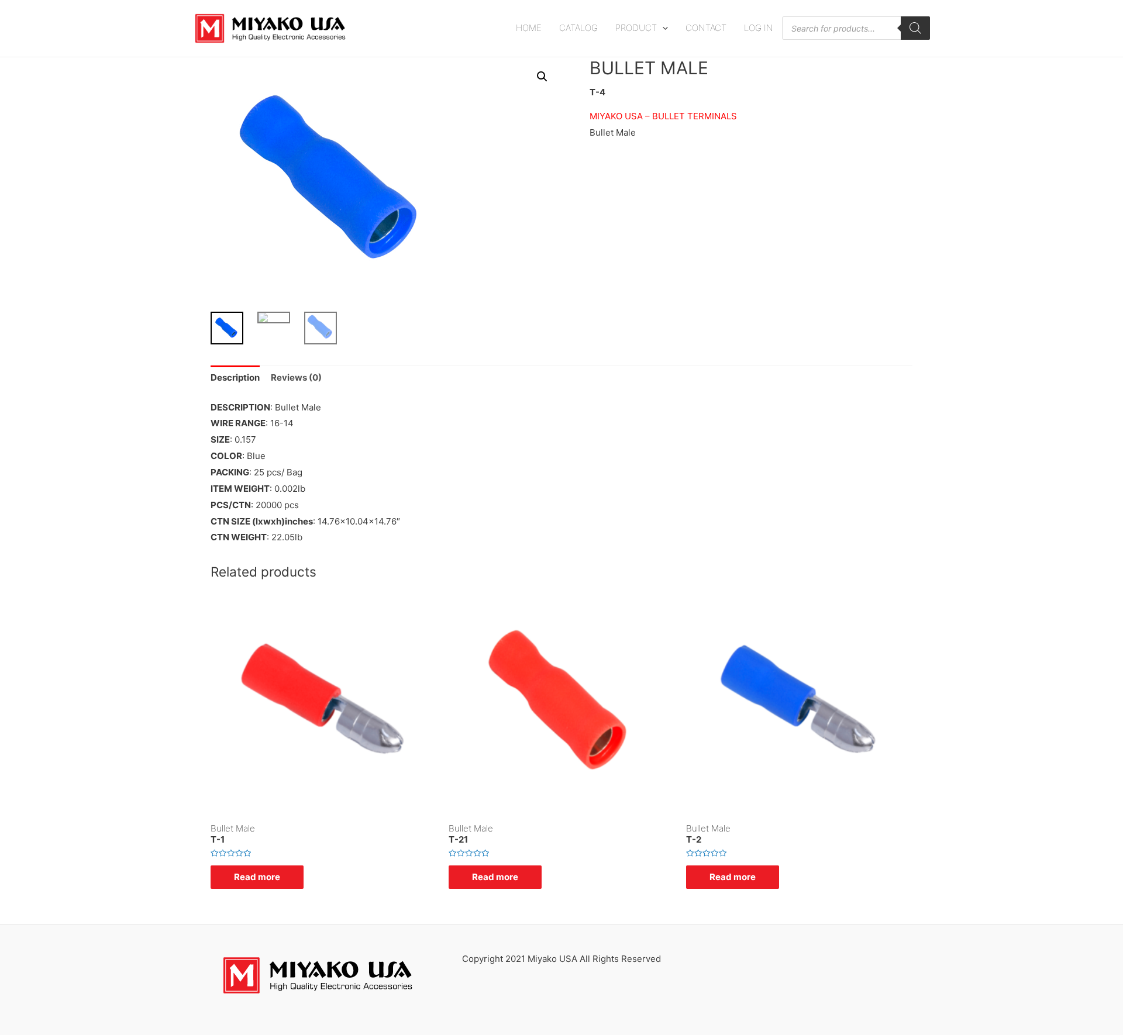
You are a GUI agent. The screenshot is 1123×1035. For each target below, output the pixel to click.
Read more (257, 876)
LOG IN (758, 27)
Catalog (578, 27)
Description (235, 377)
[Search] (915, 28)
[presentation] (662, 27)
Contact (705, 27)
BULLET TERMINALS (694, 116)
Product (636, 27)
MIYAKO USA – (620, 116)
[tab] (235, 378)
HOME (529, 27)
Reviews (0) (296, 377)
